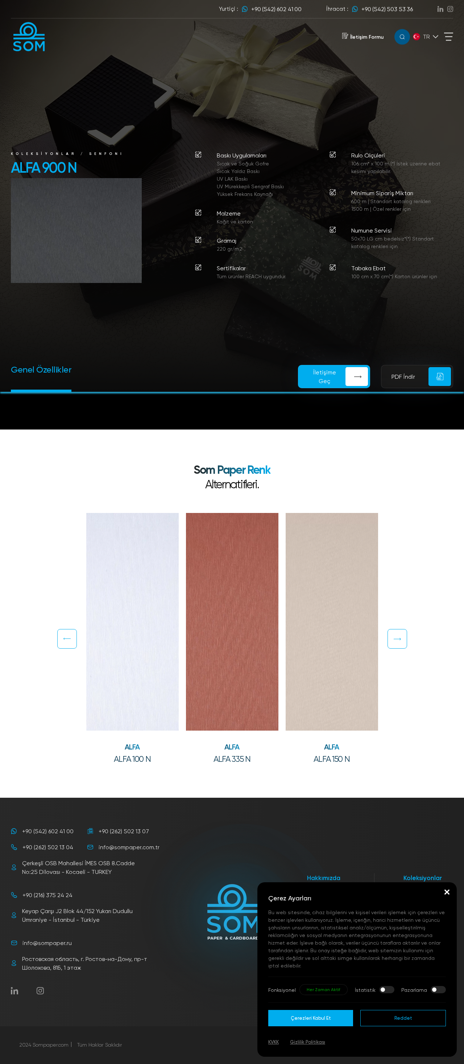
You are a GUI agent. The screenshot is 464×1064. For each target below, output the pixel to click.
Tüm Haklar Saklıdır (99, 1045)
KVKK (273, 1042)
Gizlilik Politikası (307, 1042)
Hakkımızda (323, 878)
